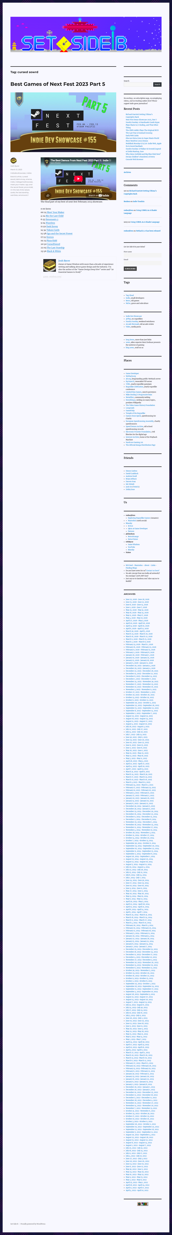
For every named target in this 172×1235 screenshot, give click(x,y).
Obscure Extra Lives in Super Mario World (142, 138)
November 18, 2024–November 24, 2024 (142, 825)
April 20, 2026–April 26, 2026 (138, 623)
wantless (14, 195)
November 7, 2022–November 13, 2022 (141, 1108)
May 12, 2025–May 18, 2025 (137, 756)
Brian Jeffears (131, 479)
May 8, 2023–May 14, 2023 (136, 1037)
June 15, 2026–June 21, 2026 (137, 602)
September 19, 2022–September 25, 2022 (142, 1127)
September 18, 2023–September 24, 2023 (142, 986)
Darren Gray (131, 481)
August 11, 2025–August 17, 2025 (139, 721)
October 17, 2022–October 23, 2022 (140, 1116)
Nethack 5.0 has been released (148, 231)
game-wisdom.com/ (52, 276)
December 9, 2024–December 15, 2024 (141, 817)
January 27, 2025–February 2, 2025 (140, 795)
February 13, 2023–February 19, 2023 (140, 1068)
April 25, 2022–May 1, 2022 (137, 1182)
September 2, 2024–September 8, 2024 (141, 854)
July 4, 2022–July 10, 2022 (136, 1156)
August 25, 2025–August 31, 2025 (139, 716)
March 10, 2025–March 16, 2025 (139, 780)
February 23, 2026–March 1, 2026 (139, 644)
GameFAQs (130, 411)
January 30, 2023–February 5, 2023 (140, 1074)
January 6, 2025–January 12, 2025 (139, 803)
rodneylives (128, 210)
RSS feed (129, 565)
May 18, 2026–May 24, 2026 (137, 613)
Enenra (50, 237)
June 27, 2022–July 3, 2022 (136, 1159)
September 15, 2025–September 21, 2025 (142, 708)
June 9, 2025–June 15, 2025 (137, 745)
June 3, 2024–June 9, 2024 (136, 888)
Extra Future (133, 539)
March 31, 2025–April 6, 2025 (138, 772)
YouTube (131, 547)
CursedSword (53, 244)
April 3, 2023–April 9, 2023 (136, 1050)
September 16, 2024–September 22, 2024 (142, 848)
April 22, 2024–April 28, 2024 (138, 904)
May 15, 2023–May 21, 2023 (137, 1034)
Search (126, 81)
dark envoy (20, 179)
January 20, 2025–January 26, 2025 (140, 798)
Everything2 (131, 400)
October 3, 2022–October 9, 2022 (139, 1121)
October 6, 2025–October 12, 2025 (139, 700)
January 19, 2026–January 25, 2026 (140, 658)
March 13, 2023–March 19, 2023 (139, 1058)
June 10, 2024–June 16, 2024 (137, 886)
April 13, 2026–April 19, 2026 (137, 626)
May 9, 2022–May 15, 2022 (136, 1177)
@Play (128, 319)
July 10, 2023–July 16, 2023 (136, 1013)
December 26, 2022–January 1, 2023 (140, 1087)
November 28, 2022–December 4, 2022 (141, 1100)
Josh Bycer (14, 166)
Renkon (127, 201)
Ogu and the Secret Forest (60, 233)
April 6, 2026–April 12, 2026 (137, 628)
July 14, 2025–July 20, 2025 (137, 732)
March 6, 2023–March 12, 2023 (138, 1060)
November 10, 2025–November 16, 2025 (142, 687)
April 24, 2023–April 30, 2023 (137, 1042)
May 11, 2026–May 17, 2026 (137, 615)
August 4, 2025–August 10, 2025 (139, 724)
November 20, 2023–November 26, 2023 (142, 962)
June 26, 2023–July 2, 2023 (136, 1018)
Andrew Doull (131, 476)
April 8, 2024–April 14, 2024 (137, 909)
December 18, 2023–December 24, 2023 (142, 952)
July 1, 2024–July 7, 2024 (136, 878)
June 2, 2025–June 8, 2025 (136, 748)
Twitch (136, 487)
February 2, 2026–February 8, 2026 (140, 652)
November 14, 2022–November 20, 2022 (142, 1106)
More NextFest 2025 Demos (137, 141)
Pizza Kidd (52, 240)
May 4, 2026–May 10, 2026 (137, 618)
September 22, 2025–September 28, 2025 (142, 705)
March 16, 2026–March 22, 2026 (139, 636)
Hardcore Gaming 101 (134, 442)
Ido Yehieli (130, 484)
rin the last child (17, 190)
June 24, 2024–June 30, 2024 (137, 880)
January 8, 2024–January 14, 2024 (139, 944)
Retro (128, 301)
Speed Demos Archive (134, 426)
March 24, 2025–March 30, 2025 (139, 774)
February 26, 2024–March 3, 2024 (139, 925)
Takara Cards (52, 230)
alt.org (128, 379)
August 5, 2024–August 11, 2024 (139, 864)
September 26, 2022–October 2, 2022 (141, 1124)
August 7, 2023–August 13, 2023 (138, 1002)
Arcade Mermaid (132, 324)
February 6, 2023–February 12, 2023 (140, 1071)
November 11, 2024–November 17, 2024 (142, 827)
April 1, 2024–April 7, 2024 (136, 912)
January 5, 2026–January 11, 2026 (139, 663)
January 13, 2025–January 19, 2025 (140, 801)
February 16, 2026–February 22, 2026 (141, 647)
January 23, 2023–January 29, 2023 (140, 1076)
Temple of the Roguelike (135, 413)
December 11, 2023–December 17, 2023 (141, 954)
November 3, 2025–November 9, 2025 (141, 689)
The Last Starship (55, 247)
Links (153, 565)
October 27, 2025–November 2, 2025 (140, 692)
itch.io (130, 526)
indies (28, 173)
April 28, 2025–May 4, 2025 (137, 761)
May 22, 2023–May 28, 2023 (137, 1031)
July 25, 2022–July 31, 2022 (136, 1148)
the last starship (22, 192)
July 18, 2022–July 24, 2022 (137, 1151)
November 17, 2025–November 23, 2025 (142, 684)
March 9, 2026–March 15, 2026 (138, 639)
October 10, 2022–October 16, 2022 (140, 1119)
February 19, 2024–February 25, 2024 (141, 928)
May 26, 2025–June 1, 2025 (137, 750)
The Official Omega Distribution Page (140, 445)
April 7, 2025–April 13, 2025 (137, 769)
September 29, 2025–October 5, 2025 (141, 703)
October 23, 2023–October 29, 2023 (140, 973)
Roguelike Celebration (134, 387)
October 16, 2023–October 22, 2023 (140, 976)
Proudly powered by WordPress (33, 1224)
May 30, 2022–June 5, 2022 (137, 1169)
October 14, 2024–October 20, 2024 (140, 838)
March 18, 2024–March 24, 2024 (139, 917)
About (146, 565)
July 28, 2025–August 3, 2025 (137, 727)
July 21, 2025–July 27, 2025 (137, 729)
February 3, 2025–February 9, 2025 (140, 793)
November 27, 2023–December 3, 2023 (141, 960)
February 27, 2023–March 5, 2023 (139, 1063)
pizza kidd (28, 187)
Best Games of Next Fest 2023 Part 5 (57, 84)
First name (128, 252)
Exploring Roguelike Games (139, 518)
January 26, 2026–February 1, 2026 (140, 655)
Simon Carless (131, 471)
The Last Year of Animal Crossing (139, 133)
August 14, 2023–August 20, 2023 (139, 999)
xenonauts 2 (23, 195)
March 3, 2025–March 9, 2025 (138, 782)
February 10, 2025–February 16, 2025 (141, 790)
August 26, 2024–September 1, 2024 (140, 856)
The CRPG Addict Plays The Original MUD (142, 130)
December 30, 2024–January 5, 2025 (140, 806)
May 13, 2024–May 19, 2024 (137, 896)
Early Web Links (132, 136)
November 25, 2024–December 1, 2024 (141, 822)
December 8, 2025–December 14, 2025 (141, 676)
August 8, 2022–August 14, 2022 (139, 1143)
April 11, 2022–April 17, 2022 (137, 1188)
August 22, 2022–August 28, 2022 (139, 1137)
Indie (128, 298)
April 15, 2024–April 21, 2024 (137, 907)
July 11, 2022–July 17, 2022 (136, 1153)
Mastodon (132, 521)
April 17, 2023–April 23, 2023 (137, 1045)
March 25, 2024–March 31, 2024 (139, 915)
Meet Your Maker (55, 212)
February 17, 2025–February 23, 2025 (141, 787)
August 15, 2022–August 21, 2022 (139, 1140)
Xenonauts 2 (52, 219)
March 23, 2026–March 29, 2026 (139, 634)
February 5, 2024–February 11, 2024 (140, 933)
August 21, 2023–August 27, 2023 (139, 997)
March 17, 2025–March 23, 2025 (139, 777)
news (128, 342)
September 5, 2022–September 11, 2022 (142, 1132)
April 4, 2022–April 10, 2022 (137, 1190)
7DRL (128, 384)
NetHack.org (131, 376)
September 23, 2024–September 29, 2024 (142, 846)
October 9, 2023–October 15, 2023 (139, 978)
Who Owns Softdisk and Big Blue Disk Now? (143, 154)
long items (130, 340)
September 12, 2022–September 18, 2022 (142, 1129)
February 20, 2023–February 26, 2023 (141, 1066)
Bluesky (129, 523)
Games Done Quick (133, 416)
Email (126, 259)
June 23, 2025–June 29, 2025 (137, 740)
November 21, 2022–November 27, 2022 (142, 1103)
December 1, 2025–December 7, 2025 (141, 679)
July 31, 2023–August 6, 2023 (137, 1005)
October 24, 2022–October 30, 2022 (140, 1113)
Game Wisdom (134, 544)
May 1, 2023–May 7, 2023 (136, 1039)
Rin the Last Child (54, 216)
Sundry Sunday (132, 321)
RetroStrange (133, 536)
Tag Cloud (130, 295)
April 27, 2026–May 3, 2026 (137, 621)
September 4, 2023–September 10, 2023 (142, 992)
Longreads (130, 408)
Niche (128, 303)
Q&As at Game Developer (138, 529)
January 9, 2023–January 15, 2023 (139, 1082)
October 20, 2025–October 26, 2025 (140, 695)
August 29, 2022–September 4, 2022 (140, 1135)
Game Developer (132, 373)
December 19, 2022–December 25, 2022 (142, 1092)
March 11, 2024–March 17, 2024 (139, 920)
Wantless (50, 223)
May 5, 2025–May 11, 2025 (136, 758)
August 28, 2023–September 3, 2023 (140, 994)
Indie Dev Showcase (134, 316)
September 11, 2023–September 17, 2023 (142, 989)
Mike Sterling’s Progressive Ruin (139, 395)
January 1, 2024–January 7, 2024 (139, 946)
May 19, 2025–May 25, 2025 (137, 753)
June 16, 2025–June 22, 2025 (137, 742)
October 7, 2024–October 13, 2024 (139, 840)
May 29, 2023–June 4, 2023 (137, 1029)
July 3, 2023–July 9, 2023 (136, 1015)
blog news (130, 348)
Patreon (131, 531)
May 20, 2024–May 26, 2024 (137, 893)
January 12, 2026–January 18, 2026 (140, 660)
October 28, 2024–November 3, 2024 (140, 833)
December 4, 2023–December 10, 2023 (141, 957)
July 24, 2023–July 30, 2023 (136, 1007)
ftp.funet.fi (130, 381)
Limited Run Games (134, 392)
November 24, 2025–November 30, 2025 (142, 681)
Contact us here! (152, 571)
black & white (16, 177)
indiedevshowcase (18, 173)
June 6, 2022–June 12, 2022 (137, 1166)
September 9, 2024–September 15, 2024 (142, 851)
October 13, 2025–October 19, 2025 (140, 697)
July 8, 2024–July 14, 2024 (136, 875)
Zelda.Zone (130, 489)
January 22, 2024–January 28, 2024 (140, 939)
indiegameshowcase (24, 182)
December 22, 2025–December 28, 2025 (142, 671)
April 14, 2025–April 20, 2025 (137, 766)
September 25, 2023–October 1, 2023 (140, 984)
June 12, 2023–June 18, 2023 (137, 1023)
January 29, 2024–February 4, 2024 (140, 936)
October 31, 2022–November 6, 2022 (140, 1111)
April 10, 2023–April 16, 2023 (137, 1047)
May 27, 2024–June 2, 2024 (137, 891)
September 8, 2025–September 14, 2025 (142, 711)
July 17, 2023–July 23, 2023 (136, 1010)
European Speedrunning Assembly (139, 421)
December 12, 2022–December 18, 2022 (142, 1095)
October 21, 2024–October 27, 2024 (140, 835)
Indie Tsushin (138, 201)
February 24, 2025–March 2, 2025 (139, 785)
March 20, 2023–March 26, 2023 (139, 1055)
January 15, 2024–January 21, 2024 (140, 941)
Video (128, 327)
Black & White (54, 251)
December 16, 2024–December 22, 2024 (142, 814)
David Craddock (132, 473)
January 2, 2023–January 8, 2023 (139, 1084)
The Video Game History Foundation (140, 405)
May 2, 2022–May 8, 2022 (136, 1180)
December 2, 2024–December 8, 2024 (141, 819)
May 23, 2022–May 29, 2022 (137, 1172)
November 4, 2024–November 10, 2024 (141, 830)
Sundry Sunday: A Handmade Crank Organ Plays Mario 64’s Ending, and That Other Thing (143, 125)
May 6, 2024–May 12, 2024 (136, 899)
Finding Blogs (131, 568)
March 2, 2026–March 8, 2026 (138, 642)
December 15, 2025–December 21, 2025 (142, 674)
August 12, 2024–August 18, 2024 (139, 862)
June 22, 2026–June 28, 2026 (137, 599)
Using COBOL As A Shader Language (145, 222)
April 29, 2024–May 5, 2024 (137, 901)
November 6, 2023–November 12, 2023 (141, 968)
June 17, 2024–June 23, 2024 (137, 883)
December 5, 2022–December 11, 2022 (141, 1098)
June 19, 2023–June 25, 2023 (137, 1021)
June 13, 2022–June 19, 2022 (137, 1164)
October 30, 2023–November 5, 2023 (140, 970)
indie (12, 182)
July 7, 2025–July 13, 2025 (136, 734)
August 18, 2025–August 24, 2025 (139, 719)
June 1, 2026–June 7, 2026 (136, 607)
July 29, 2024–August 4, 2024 (138, 867)
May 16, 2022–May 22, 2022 (137, 1174)
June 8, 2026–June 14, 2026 (137, 605)
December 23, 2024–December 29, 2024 (142, 811)
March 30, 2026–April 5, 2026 (138, 631)
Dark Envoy (52, 226)
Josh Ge (129, 487)
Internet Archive (132, 437)
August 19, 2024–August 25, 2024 (139, 859)
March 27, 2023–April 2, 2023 (138, 1053)
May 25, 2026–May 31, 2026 (137, 610)
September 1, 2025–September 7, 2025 (141, 713)
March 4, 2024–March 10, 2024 (138, 923)
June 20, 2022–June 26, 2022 (137, 1161)
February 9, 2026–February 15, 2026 (140, 650)
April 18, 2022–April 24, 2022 (137, 1185)
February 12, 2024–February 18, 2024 (141, 931)
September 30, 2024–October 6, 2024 (141, 843)
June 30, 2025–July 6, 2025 (136, 737)
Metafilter (130, 397)
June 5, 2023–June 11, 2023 (136, 1026)
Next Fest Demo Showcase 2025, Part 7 (141, 120)
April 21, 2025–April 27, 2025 (137, 764)
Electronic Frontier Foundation (138, 432)
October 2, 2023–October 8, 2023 (139, 981)
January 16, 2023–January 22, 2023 (140, 1079)
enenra (29, 179)
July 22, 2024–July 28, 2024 (137, 870)
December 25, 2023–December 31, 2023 (142, 949)
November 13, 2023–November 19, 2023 (142, 965)
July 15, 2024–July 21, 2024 (136, 872)
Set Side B (14, 1224)
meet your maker (17, 184)
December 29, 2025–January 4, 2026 (140, 666)
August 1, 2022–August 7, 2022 (138, 1145)
